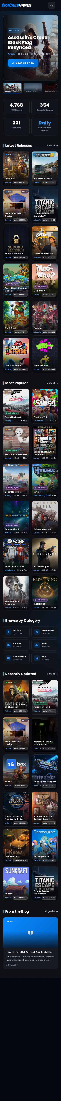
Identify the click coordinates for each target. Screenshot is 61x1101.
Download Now (25, 63)
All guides (49, 911)
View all (51, 145)
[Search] (51, 5)
